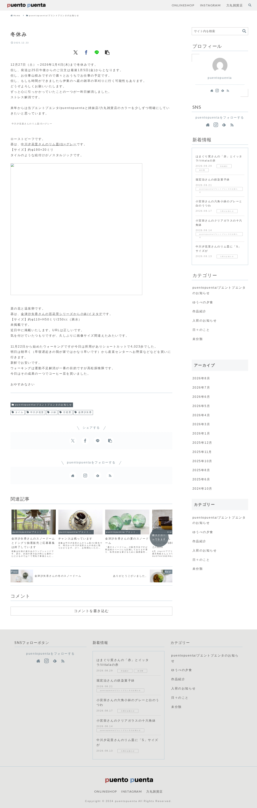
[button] (107, 52)
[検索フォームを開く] (249, 5)
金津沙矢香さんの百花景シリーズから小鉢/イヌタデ (61, 314)
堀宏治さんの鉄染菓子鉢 (213, 179)
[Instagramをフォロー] (85, 475)
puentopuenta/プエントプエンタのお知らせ (43, 404)
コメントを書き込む (91, 611)
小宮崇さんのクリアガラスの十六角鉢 (126, 720)
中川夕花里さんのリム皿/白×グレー (49, 144)
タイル (19, 412)
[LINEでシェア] (96, 52)
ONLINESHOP (105, 791)
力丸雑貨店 (154, 791)
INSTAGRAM (131, 791)
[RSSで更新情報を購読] (110, 475)
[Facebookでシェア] (86, 52)
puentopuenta (220, 77)
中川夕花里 (37, 412)
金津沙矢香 (85, 412)
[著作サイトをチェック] (73, 475)
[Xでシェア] (75, 52)
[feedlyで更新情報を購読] (97, 475)
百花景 (67, 412)
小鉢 (53, 412)
